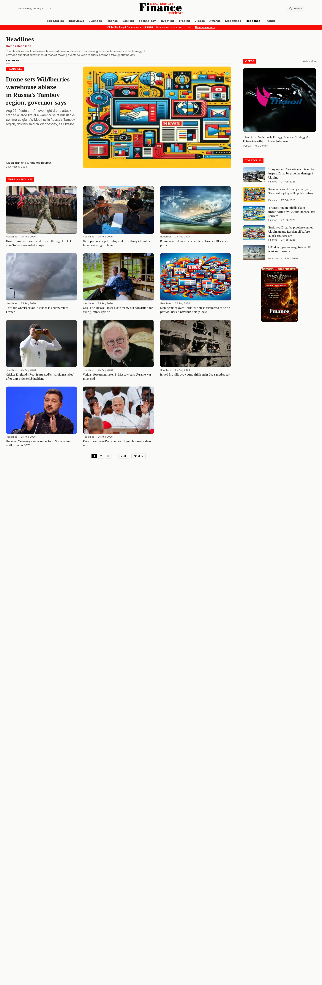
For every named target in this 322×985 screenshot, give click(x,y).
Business (95, 20)
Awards (215, 20)
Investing (167, 20)
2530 (124, 456)
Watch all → (309, 61)
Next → (138, 456)
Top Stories (55, 20)
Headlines (253, 20)
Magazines (233, 20)
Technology (147, 20)
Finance (112, 20)
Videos (199, 20)
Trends (270, 20)
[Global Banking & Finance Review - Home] (161, 8)
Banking (128, 20)
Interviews (76, 20)
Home (10, 46)
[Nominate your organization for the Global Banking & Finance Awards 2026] (279, 294)
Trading (184, 20)
